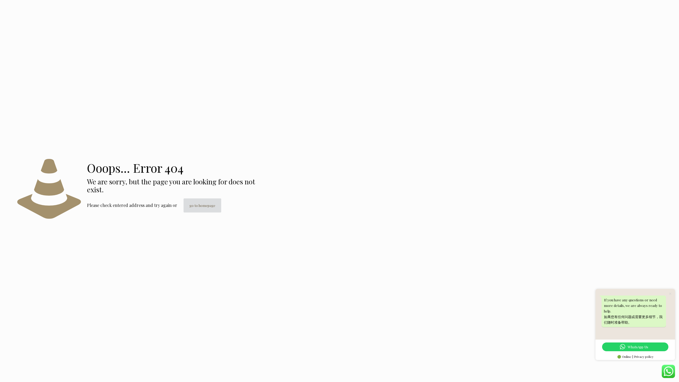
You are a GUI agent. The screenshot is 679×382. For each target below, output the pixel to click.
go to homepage (202, 205)
